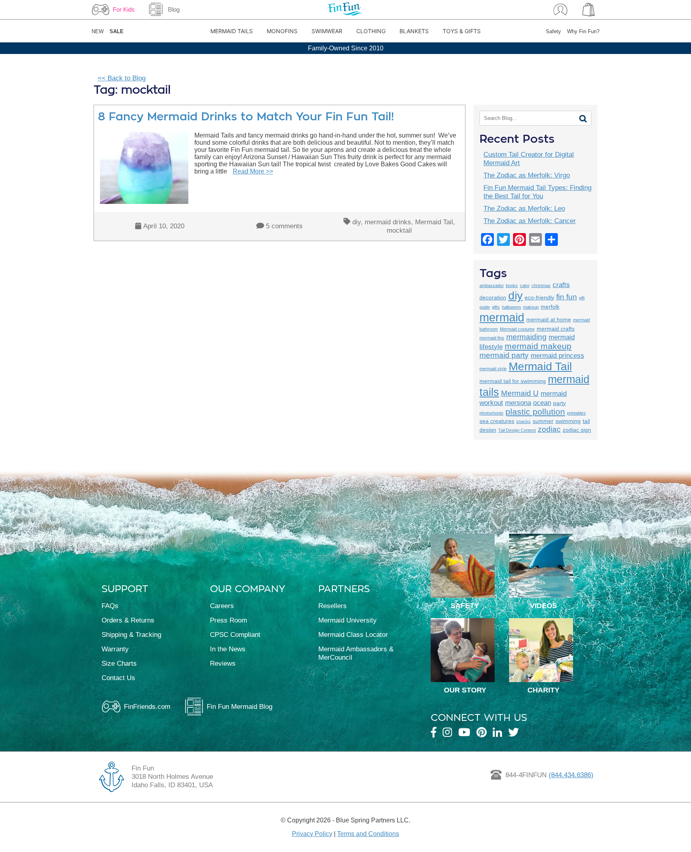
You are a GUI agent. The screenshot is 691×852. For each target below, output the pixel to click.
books (512, 285)
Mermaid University (347, 620)
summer (543, 421)
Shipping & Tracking (131, 635)
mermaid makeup (538, 346)
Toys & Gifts (462, 31)
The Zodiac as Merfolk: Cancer (529, 221)
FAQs (110, 606)
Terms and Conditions (368, 833)
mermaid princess (557, 355)
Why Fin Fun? (583, 31)
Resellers (332, 606)
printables (576, 413)
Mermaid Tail (434, 222)
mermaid (501, 317)
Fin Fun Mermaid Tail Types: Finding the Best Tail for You (537, 192)
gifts (496, 307)
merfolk (550, 306)
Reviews (223, 663)
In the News (228, 649)
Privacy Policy (312, 833)
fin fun (566, 297)
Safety (553, 31)
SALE (117, 31)
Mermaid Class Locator (353, 635)
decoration (492, 297)
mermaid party (504, 355)
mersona (518, 403)
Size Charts (119, 663)
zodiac (549, 429)
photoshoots (491, 413)
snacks (523, 421)
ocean (542, 403)
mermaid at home (548, 319)
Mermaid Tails (231, 31)
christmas (541, 285)
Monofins (282, 31)
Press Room (228, 620)
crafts (561, 285)
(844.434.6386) (571, 775)
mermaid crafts (556, 328)
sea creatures (496, 421)
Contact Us (118, 678)
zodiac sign (577, 430)
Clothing (370, 31)
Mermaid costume (517, 329)
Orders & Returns (128, 620)
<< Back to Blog (122, 78)
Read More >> (253, 171)
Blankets (414, 31)
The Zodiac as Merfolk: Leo (524, 208)
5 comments (284, 226)
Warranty (115, 649)
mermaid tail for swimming (512, 381)
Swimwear (327, 31)
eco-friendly (539, 297)
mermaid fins (491, 337)
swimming (568, 421)
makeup (531, 307)
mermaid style (493, 368)
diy (356, 222)
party (559, 403)
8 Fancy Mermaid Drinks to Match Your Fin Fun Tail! (246, 116)
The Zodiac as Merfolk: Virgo (526, 175)
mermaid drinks (388, 222)
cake (524, 285)
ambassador (491, 285)
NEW (98, 31)
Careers (222, 606)
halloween (511, 307)
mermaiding (526, 337)
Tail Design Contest (517, 430)
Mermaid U (520, 393)
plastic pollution (535, 411)
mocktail (399, 230)
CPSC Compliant (235, 635)
